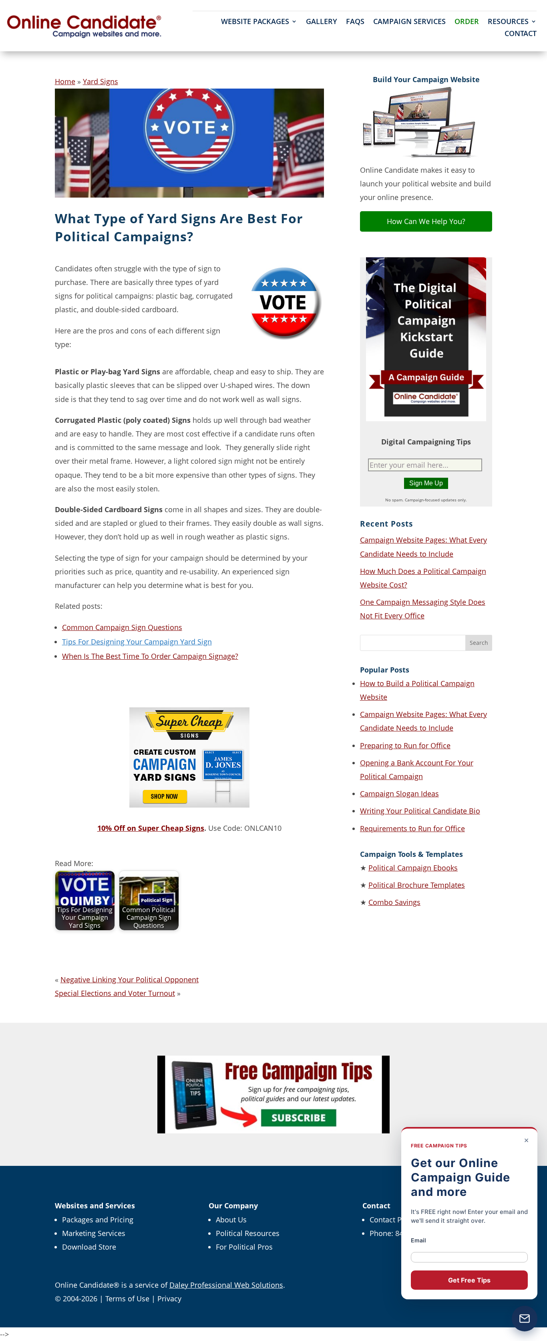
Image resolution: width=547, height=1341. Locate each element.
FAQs (355, 22)
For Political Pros (244, 1247)
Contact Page (392, 1219)
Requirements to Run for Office (412, 828)
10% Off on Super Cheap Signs (150, 828)
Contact (521, 34)
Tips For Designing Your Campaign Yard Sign (137, 641)
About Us (231, 1219)
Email (418, 1240)
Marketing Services (93, 1233)
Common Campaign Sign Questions (122, 627)
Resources (508, 22)
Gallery (321, 22)
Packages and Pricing (97, 1219)
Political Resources (248, 1233)
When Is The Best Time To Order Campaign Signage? (150, 656)
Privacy (169, 1298)
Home (65, 81)
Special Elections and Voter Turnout (115, 993)
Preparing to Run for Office (405, 745)
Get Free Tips (469, 1280)
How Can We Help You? (426, 221)
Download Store (89, 1247)
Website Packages (255, 22)
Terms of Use (127, 1298)
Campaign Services (409, 22)
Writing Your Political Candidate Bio (420, 811)
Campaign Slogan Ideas (399, 793)
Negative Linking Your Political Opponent (129, 979)
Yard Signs (100, 81)
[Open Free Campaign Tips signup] (524, 1318)
